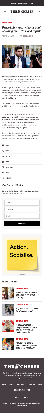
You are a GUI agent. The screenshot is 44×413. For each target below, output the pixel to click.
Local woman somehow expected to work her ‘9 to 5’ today (27, 295)
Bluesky (8, 156)
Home (4, 384)
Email (7, 172)
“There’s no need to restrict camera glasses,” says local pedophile (27, 345)
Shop (40, 384)
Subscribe (22, 224)
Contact (20, 384)
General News (7, 22)
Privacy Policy (22, 406)
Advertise (31, 384)
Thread (8, 151)
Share (7, 145)
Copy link (8, 178)
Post (7, 162)
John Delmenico (27, 36)
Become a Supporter (25, 3)
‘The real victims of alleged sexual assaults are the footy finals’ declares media (26, 329)
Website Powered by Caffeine (30, 403)
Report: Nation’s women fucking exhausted (27, 310)
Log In (13, 3)
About (11, 384)
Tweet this (9, 167)
